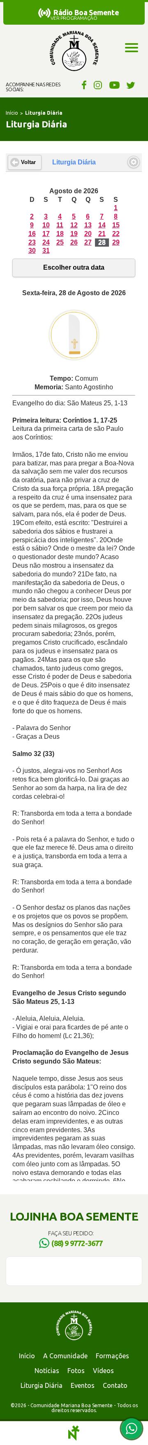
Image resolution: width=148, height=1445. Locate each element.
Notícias (47, 1370)
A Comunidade (65, 1355)
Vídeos (103, 1370)
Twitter (131, 84)
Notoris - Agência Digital (74, 1433)
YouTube (114, 84)
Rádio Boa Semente (86, 12)
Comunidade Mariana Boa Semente (74, 51)
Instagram (98, 84)
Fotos (76, 1370)
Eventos (83, 1385)
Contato (115, 1385)
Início (12, 113)
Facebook (83, 84)
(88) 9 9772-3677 (76, 1243)
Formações (112, 1355)
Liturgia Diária (41, 1385)
